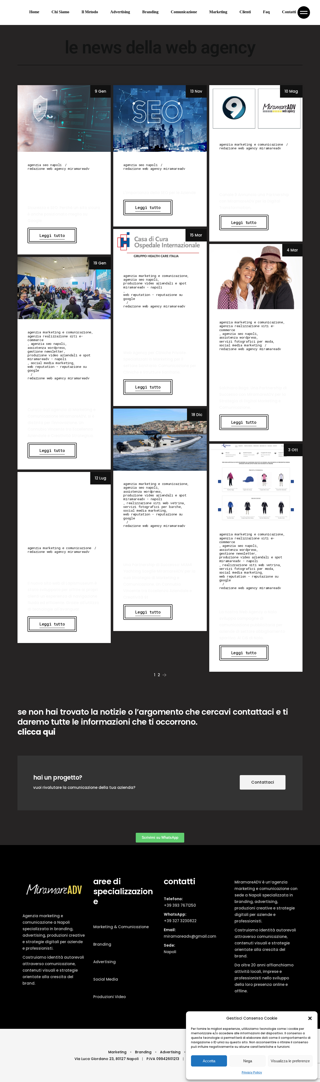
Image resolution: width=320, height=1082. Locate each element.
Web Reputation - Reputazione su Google (152, 297)
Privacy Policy (252, 1072)
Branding (102, 944)
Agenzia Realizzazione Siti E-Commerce (246, 328)
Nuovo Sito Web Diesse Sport (251, 598)
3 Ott (293, 449)
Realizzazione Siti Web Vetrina (155, 503)
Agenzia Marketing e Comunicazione (251, 144)
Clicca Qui (37, 731)
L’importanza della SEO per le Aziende (156, 179)
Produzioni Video (109, 996)
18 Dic (197, 414)
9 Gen (100, 91)
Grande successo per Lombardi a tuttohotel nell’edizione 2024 (60, 392)
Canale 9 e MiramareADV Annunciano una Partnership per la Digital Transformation (252, 170)
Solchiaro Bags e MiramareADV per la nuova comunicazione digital (252, 366)
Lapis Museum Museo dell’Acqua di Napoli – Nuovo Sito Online (60, 565)
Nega (247, 1061)
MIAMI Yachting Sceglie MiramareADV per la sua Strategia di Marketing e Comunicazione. (159, 543)
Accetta (209, 1061)
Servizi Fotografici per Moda (246, 341)
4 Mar (292, 250)
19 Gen (100, 263)
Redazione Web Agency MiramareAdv (58, 169)
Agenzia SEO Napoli (45, 165)
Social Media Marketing (240, 345)
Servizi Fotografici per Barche (151, 507)
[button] (310, 1018)
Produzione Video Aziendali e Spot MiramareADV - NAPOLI (154, 285)
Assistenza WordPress (237, 337)
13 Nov (196, 91)
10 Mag (291, 91)
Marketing (118, 1052)
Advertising (104, 961)
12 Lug (100, 478)
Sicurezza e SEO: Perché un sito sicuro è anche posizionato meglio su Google (61, 186)
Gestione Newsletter (46, 351)
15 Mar (196, 235)
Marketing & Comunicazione (121, 926)
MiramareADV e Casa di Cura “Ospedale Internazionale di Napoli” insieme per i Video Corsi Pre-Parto (159, 328)
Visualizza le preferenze (290, 1061)
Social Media (105, 979)
